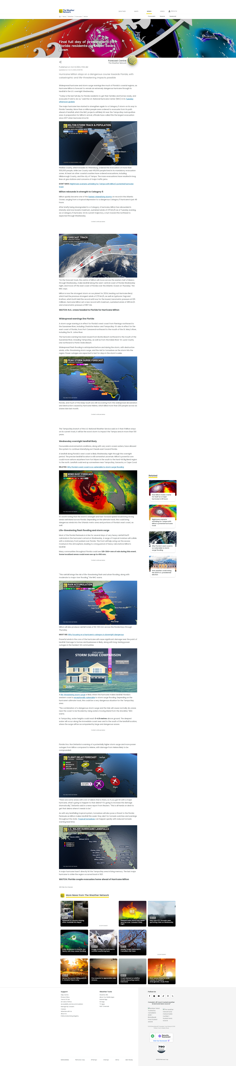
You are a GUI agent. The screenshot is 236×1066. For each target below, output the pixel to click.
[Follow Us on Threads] (168, 996)
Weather (70, 16)
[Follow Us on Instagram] (154, 996)
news (64, 16)
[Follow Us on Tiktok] (163, 996)
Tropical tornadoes (86, 819)
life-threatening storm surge (73, 694)
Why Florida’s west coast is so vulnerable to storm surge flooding (95, 467)
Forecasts (78, 16)
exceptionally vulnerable (84, 697)
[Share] (60, 62)
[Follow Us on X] (172, 996)
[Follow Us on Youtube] (158, 996)
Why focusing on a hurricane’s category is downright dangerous (96, 634)
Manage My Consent (67, 1006)
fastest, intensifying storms (100, 196)
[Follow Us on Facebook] (149, 996)
